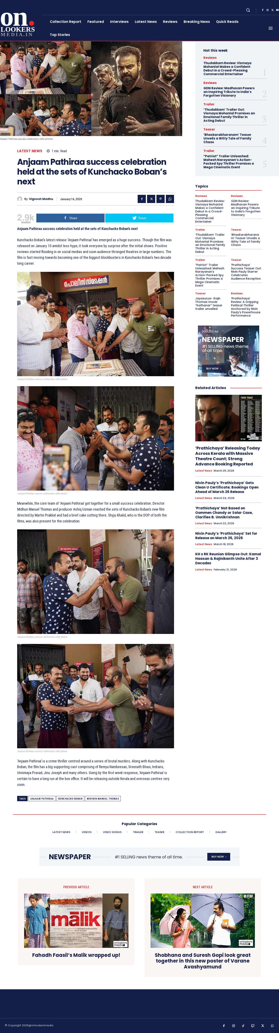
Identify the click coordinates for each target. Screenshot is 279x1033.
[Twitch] (253, 1026)
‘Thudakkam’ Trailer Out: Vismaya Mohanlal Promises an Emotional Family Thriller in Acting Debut (229, 115)
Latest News (29, 151)
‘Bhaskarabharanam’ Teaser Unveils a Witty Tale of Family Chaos (227, 138)
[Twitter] (272, 10)
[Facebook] (262, 10)
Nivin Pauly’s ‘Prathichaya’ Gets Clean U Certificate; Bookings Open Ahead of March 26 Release (227, 487)
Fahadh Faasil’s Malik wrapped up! (76, 955)
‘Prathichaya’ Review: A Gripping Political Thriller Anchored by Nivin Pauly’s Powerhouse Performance (245, 307)
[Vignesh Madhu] (20, 199)
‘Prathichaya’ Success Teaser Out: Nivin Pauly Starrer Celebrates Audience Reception (246, 272)
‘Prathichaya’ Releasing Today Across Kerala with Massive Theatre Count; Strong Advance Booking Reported (227, 456)
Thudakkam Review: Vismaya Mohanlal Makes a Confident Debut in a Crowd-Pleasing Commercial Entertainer (227, 68)
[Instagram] (267, 10)
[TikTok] (243, 1026)
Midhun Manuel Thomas (103, 798)
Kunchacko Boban (70, 798)
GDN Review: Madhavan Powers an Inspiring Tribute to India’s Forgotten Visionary (229, 92)
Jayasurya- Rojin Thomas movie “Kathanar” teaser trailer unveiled (208, 303)
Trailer (208, 104)
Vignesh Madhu (41, 199)
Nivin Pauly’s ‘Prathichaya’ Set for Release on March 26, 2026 (226, 535)
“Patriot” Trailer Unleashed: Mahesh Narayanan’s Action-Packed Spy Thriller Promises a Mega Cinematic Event (228, 161)
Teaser (209, 129)
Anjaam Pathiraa (42, 798)
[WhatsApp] (170, 199)
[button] (248, 10)
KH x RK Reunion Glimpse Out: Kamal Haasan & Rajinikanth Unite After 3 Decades (228, 559)
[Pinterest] (160, 199)
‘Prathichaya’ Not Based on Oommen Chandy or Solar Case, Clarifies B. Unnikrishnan (224, 513)
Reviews (210, 57)
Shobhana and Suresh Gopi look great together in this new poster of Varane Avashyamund (203, 961)
